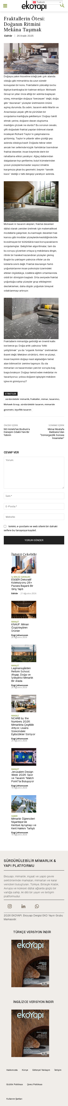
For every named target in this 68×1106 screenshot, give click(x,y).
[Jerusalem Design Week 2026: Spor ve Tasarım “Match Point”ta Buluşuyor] (23, 757)
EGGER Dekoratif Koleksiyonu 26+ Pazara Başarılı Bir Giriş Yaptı (22, 584)
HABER (14, 816)
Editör (8, 36)
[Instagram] (9, 907)
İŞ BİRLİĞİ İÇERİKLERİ (20, 577)
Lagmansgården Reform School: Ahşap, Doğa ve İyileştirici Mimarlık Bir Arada (22, 674)
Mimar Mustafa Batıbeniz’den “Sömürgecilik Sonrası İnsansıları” (52, 434)
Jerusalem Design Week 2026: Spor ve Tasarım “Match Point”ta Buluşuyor (22, 776)
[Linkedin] (23, 907)
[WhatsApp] (37, 907)
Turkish (40, 2)
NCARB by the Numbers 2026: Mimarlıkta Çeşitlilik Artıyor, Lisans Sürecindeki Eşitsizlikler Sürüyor (23, 726)
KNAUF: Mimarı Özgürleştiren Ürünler (20, 628)
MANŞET (15, 622)
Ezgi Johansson (19, 635)
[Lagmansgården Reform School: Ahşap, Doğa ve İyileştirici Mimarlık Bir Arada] (23, 653)
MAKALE (15, 716)
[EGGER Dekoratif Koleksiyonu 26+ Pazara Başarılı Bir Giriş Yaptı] (23, 564)
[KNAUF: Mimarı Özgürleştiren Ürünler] (23, 609)
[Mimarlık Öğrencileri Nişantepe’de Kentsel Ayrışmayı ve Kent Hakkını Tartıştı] (23, 804)
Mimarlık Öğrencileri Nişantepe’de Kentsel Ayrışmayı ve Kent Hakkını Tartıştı (23, 823)
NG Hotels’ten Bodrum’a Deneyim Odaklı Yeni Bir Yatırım (17, 432)
